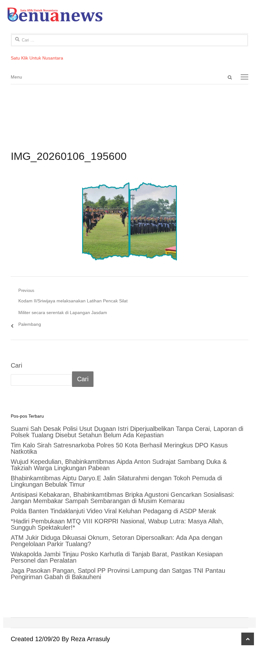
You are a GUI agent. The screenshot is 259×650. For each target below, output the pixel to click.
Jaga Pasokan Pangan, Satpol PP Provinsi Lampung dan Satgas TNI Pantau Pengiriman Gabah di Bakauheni (118, 573)
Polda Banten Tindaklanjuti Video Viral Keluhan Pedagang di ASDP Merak (113, 511)
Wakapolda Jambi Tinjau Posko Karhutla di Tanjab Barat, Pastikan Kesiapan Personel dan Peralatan (117, 557)
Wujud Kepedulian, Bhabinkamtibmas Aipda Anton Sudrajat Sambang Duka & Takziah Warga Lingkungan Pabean (119, 464)
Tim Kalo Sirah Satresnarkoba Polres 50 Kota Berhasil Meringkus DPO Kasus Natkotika (119, 448)
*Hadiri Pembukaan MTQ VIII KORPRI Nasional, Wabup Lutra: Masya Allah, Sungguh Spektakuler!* (117, 524)
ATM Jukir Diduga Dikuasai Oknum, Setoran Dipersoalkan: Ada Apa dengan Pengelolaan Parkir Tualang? (116, 540)
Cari (16, 365)
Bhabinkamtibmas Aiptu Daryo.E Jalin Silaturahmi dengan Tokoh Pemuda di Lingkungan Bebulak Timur (116, 481)
